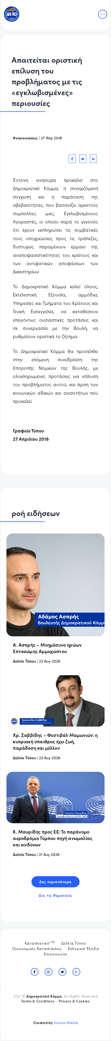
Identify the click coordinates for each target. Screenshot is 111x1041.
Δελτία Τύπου (73, 943)
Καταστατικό (40, 942)
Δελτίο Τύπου (24, 661)
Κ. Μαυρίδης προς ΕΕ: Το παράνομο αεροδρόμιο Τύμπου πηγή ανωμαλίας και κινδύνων (52, 838)
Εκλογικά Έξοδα (83, 948)
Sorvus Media (66, 1022)
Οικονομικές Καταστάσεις (37, 948)
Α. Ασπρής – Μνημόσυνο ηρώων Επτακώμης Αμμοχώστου (47, 647)
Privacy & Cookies (74, 1001)
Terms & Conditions (37, 1001)
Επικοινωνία (55, 953)
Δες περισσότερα (55, 881)
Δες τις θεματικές (55, 895)
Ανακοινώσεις (25, 137)
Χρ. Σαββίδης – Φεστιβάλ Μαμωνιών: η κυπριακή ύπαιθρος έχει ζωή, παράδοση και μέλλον (55, 741)
